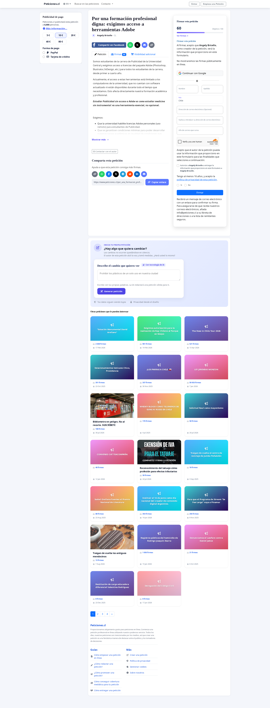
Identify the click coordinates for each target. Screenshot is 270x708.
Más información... (56, 28)
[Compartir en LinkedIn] (137, 174)
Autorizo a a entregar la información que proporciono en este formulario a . (201, 168)
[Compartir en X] (137, 45)
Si (181, 185)
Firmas (119, 54)
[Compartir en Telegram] (123, 174)
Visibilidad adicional (144, 54)
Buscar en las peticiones (87, 4)
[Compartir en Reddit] (130, 174)
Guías (93, 649)
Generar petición (113, 291)
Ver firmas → (182, 35)
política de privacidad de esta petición (197, 179)
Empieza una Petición (213, 4)
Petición (101, 54)
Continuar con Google (194, 73)
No (189, 185)
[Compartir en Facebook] (109, 174)
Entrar (194, 4)
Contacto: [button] (106, 4)
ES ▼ (68, 4)
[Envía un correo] (145, 45)
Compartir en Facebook (111, 45)
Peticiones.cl (52, 3)
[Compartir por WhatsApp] (130, 45)
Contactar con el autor (106, 151)
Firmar (199, 192)
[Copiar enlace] (152, 45)
